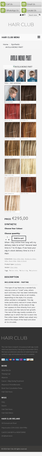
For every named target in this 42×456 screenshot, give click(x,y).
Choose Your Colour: (14, 228)
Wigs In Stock (22, 261)
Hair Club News (7, 392)
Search (4, 406)
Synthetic (15, 44)
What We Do (6, 370)
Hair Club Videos (7, 413)
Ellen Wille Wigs (18, 259)
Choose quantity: (12, 233)
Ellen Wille (13, 267)
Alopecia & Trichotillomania (11, 384)
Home (5, 44)
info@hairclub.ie (7, 436)
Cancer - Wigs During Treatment (13, 381)
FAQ (3, 402)
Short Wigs (12, 261)
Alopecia (5, 377)
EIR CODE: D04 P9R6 (19, 428)
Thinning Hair (6, 374)
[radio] (12, 94)
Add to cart (19, 238)
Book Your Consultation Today (12, 388)
